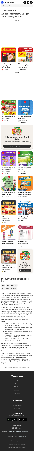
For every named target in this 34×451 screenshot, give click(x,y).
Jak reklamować (17, 405)
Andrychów (23, 361)
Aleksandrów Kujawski (7, 361)
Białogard (17, 361)
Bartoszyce (4, 357)
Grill (8, 285)
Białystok (3, 363)
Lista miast (17, 390)
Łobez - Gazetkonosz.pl (22, 297)
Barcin (30, 355)
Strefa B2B (17, 408)
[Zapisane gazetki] (24, 2)
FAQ (17, 381)
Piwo (3, 285)
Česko (10, 431)
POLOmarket (8, 303)
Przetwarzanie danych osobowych (17, 447)
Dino (28, 301)
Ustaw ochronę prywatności (17, 440)
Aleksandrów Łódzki (7, 359)
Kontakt (17, 384)
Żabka (14, 303)
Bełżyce (25, 355)
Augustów (18, 357)
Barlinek (29, 361)
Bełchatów (24, 357)
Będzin (21, 355)
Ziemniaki (14, 285)
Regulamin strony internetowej (17, 444)
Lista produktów (17, 393)
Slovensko (25, 431)
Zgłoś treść (17, 387)
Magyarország (17, 431)
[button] (28, 2)
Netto (2, 303)
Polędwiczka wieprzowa (9, 289)
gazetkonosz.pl (22, 436)
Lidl (31, 301)
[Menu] (31, 2)
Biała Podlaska (17, 359)
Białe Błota (11, 357)
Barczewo (25, 359)
